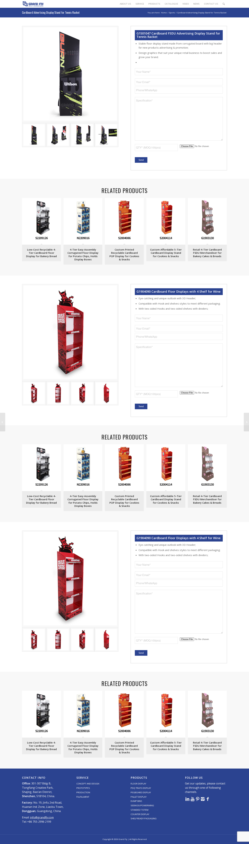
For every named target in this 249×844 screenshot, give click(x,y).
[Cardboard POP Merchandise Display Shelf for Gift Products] (246, 422)
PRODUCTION (83, 792)
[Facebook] (207, 798)
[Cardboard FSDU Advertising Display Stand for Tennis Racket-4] (106, 135)
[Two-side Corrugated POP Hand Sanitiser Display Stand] (2, 422)
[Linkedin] (187, 798)
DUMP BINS (136, 801)
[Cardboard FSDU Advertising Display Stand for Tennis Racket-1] (70, 74)
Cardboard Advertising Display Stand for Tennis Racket (51, 12)
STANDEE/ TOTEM (139, 809)
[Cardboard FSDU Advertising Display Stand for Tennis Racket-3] (82, 135)
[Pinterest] (197, 798)
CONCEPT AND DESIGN (87, 783)
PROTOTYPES (83, 788)
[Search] (223, 4)
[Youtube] (192, 798)
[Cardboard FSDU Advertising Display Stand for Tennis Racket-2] (58, 135)
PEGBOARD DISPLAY (141, 792)
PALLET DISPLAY (139, 796)
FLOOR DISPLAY (138, 783)
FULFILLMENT (82, 796)
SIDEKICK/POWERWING (142, 805)
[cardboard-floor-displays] (70, 332)
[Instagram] (202, 798)
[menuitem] (125, 4)
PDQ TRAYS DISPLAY (141, 788)
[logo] (33, 4)
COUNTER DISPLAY (140, 814)
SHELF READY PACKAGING (144, 818)
